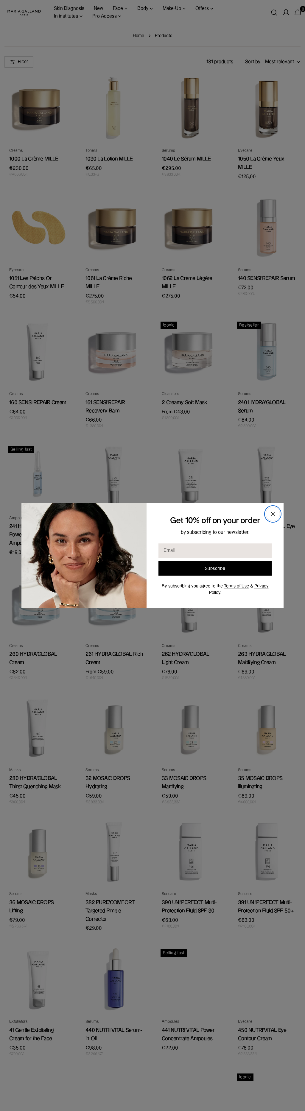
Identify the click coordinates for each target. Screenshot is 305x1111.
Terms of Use (236, 586)
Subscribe (215, 568)
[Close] (273, 514)
